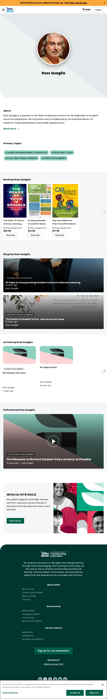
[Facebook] (40, 679)
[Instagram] (50, 679)
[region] (53, 689)
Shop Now (10, 235)
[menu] (3, 9)
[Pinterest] (65, 679)
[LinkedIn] (55, 679)
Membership (28, 610)
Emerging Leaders (31, 614)
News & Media (29, 596)
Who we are (28, 589)
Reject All (94, 692)
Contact (26, 599)
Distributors (27, 635)
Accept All (75, 692)
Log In (98, 9)
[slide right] (104, 212)
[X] (45, 679)
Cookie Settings (10, 692)
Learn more (15, 520)
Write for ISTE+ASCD (32, 621)
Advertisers (27, 632)
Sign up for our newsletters (53, 650)
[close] (104, 2)
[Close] (102, 685)
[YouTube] (60, 679)
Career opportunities (32, 592)
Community (28, 617)
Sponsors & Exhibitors (32, 639)
